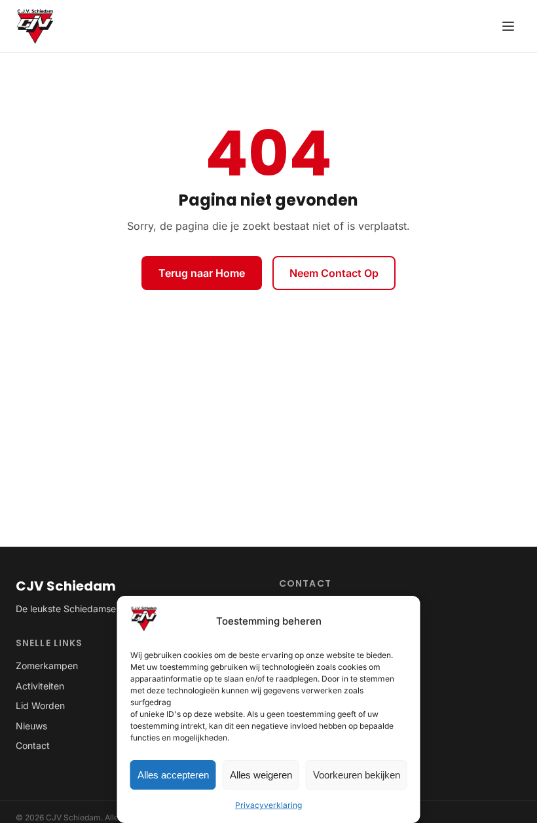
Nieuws (31, 725)
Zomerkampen (47, 665)
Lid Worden (40, 705)
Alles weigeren (261, 774)
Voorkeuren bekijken (356, 774)
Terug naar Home (201, 273)
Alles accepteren (173, 774)
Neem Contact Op (334, 273)
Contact (33, 745)
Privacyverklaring (268, 805)
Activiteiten (40, 685)
